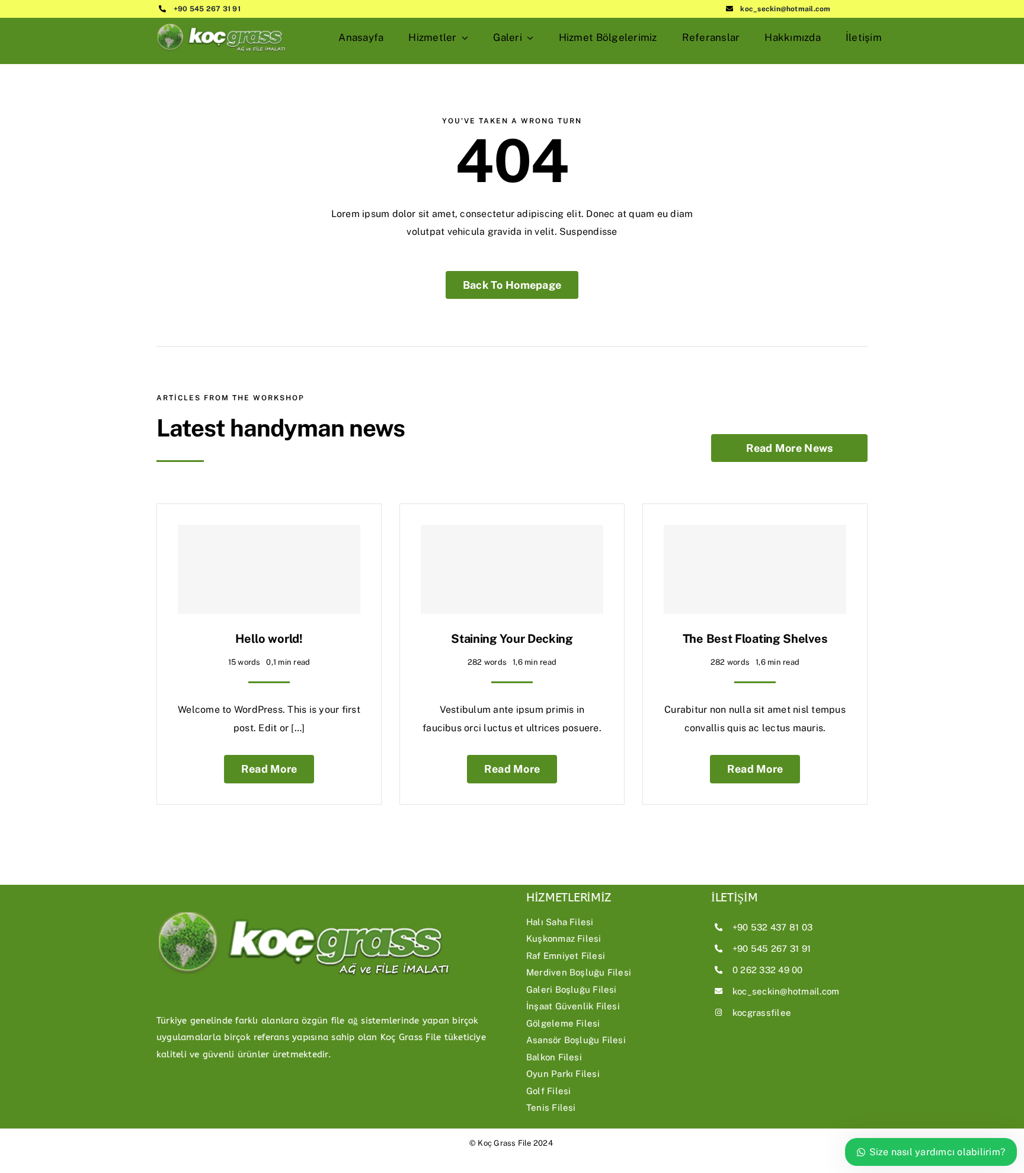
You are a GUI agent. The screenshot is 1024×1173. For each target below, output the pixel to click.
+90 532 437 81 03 (772, 927)
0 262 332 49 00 (767, 970)
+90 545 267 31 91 (207, 9)
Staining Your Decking (512, 639)
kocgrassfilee (761, 1013)
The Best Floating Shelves (755, 639)
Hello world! (268, 639)
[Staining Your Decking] (512, 569)
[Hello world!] (269, 569)
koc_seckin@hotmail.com (785, 9)
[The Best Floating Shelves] (755, 569)
